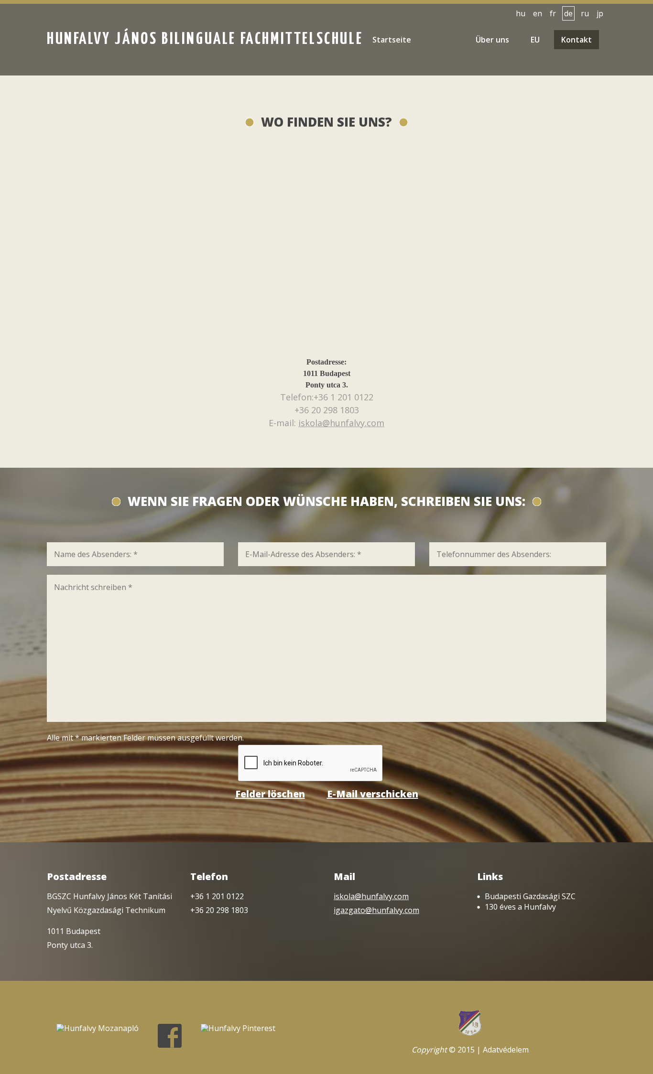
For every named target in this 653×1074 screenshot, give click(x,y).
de (568, 13)
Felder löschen (270, 794)
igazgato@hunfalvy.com (376, 910)
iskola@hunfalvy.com (341, 423)
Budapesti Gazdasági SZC (530, 896)
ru (585, 13)
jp (600, 13)
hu (520, 13)
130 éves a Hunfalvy (520, 906)
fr (553, 13)
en (537, 13)
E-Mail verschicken (372, 794)
